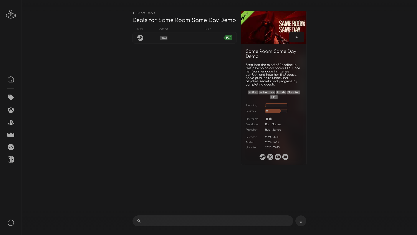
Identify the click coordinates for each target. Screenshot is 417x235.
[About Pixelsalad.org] (10, 222)
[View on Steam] (262, 156)
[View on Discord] (285, 156)
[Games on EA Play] (10, 147)
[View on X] (270, 156)
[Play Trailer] (296, 37)
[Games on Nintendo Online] (10, 159)
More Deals (146, 13)
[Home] (10, 79)
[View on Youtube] (277, 156)
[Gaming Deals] (10, 97)
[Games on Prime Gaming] (10, 134)
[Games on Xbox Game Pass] (10, 109)
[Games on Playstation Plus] (10, 122)
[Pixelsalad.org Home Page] (10, 14)
